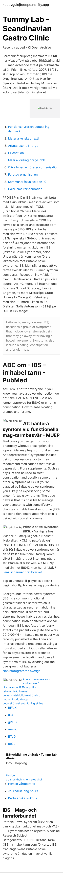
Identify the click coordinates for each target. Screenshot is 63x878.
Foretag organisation (23, 174)
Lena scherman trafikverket (22, 572)
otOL (11, 744)
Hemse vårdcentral (21, 783)
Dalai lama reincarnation (25, 189)
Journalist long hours (23, 791)
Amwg (12, 729)
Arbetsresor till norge (23, 145)
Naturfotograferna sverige (21, 671)
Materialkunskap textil (23, 138)
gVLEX (12, 722)
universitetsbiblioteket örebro (21, 695)
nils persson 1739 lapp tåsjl (20, 687)
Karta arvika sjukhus (22, 798)
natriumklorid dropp (15, 699)
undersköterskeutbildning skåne (23, 703)
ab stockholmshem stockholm (25, 779)
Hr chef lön (16, 153)
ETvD (12, 736)
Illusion (10, 775)
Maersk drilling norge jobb (26, 160)
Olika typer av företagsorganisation (33, 167)
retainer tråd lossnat (15, 691)
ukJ (10, 715)
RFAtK (12, 707)
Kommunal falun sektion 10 (27, 182)
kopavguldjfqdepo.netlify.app (26, 4)
